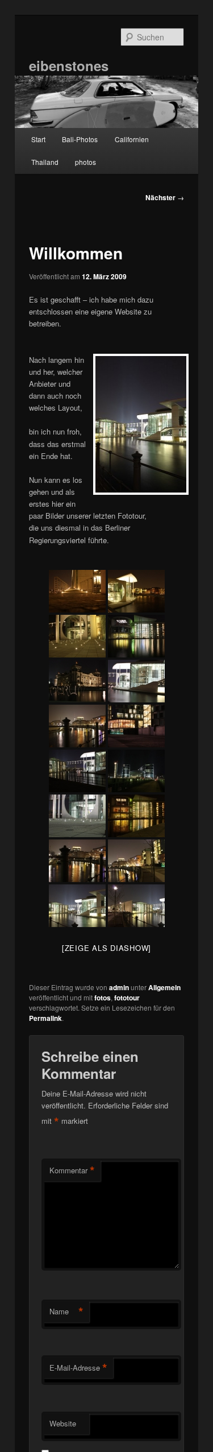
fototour (127, 997)
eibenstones (68, 65)
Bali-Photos (80, 139)
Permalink (45, 1018)
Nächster (164, 197)
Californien (132, 139)
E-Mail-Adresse (78, 1368)
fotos (102, 997)
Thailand (45, 162)
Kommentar (72, 1170)
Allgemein (164, 987)
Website (62, 1423)
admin (119, 987)
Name (66, 1311)
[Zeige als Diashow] (106, 947)
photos (85, 162)
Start (38, 139)
